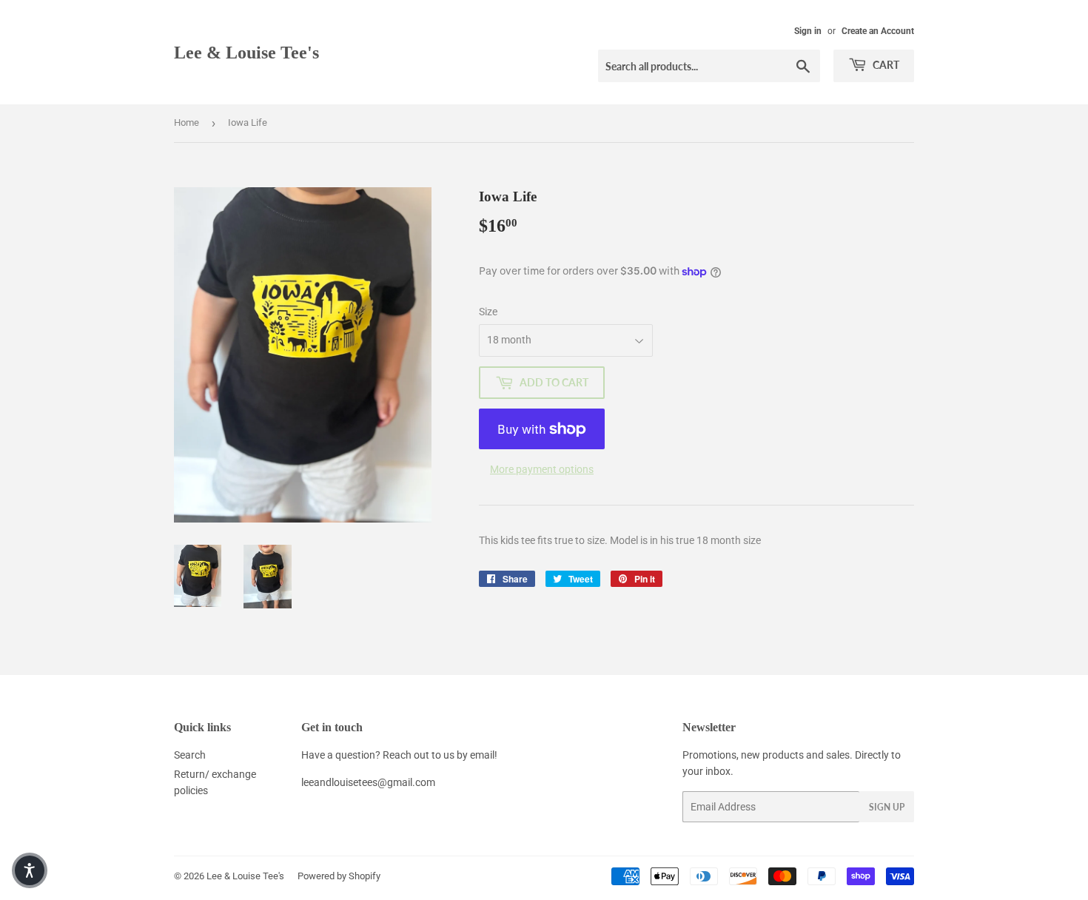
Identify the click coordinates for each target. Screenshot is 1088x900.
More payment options (542, 469)
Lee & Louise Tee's (246, 52)
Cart (884, 64)
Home (186, 122)
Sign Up (886, 807)
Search (190, 755)
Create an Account (878, 31)
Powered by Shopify (339, 875)
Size (488, 312)
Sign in (808, 31)
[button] (29, 870)
